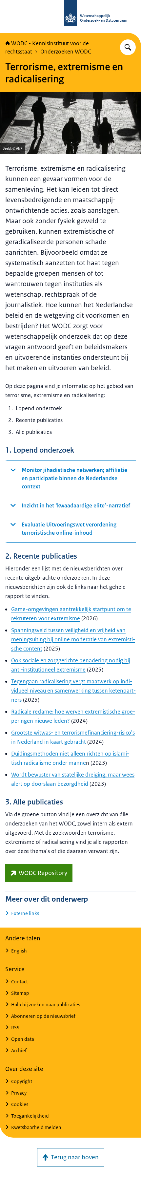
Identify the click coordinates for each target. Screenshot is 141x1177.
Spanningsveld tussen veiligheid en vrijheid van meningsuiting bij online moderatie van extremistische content (73, 639)
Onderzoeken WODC (65, 51)
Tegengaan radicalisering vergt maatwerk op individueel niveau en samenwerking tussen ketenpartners (73, 690)
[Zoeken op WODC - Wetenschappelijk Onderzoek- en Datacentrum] (128, 47)
